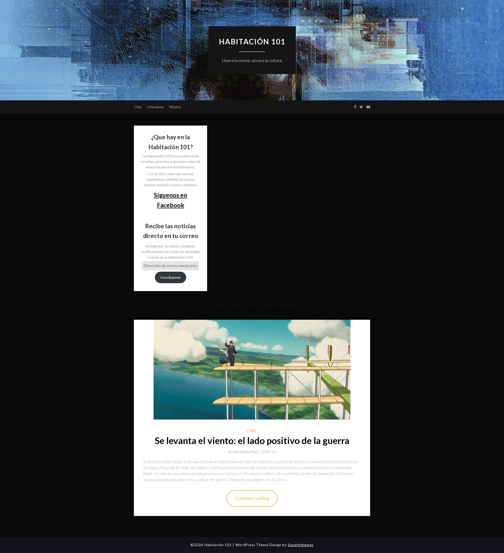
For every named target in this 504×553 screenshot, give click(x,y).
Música (175, 107)
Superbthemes (300, 545)
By (244, 451)
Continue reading (252, 498)
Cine (137, 107)
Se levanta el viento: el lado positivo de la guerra (252, 440)
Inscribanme (170, 277)
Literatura (155, 107)
